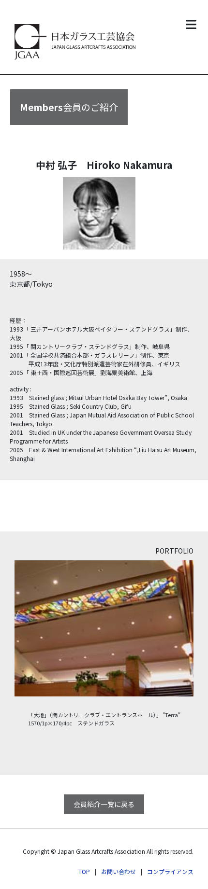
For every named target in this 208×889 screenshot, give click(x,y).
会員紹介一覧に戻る (104, 804)
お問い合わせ (118, 871)
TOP (84, 871)
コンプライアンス (170, 871)
